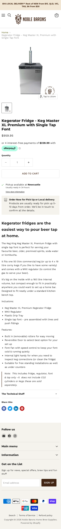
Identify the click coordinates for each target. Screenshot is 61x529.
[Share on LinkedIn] (16, 408)
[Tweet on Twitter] (10, 408)
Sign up (49, 482)
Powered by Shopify (30, 523)
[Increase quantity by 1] (29, 162)
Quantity (6, 155)
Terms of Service (27, 515)
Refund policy (45, 515)
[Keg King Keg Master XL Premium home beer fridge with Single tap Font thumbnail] (7, 108)
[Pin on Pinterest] (22, 408)
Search (12, 515)
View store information (15, 192)
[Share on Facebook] (4, 408)
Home (5, 32)
